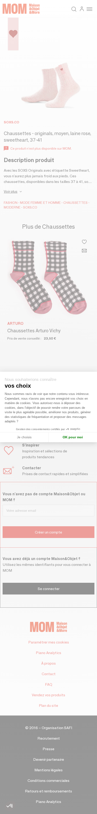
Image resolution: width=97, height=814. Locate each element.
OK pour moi (73, 437)
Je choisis (24, 437)
